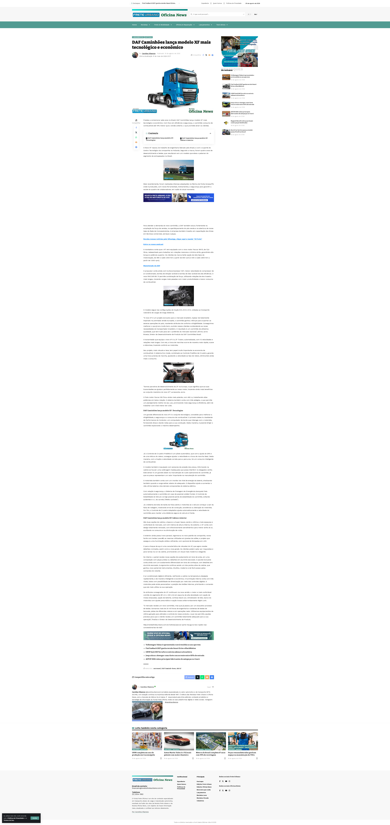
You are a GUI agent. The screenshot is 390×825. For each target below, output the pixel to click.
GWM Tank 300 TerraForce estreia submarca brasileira (169, 652)
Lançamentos (138, 37)
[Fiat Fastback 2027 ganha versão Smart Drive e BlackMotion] (226, 86)
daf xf (179, 668)
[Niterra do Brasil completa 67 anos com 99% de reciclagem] (211, 741)
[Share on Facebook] (203, 55)
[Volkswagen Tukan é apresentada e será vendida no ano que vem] (226, 77)
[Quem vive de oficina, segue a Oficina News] (178, 635)
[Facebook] (220, 781)
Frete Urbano (238, 747)
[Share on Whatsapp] (136, 137)
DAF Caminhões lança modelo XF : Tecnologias (160, 139)
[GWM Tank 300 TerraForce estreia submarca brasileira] (226, 95)
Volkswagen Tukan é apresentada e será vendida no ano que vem (173, 645)
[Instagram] (229, 781)
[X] (223, 781)
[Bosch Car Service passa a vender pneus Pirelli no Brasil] (226, 132)
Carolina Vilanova (148, 53)
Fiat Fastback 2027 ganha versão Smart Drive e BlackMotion (171, 648)
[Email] (209, 55)
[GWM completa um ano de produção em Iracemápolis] (147, 741)
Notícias (148, 37)
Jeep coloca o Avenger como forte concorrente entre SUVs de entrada (159, 3)
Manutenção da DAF (151, 266)
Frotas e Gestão (250, 747)
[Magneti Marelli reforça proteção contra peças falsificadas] (226, 123)
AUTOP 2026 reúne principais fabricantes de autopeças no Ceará (173, 659)
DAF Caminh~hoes (169, 668)
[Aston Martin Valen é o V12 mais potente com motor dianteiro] (179, 741)
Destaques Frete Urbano (245, 745)
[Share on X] (206, 55)
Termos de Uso (9, 820)
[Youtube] (226, 781)
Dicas (230, 747)
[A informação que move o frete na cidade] (178, 198)
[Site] (213, 687)
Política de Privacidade (16, 818)
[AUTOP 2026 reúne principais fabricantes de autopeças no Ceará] (226, 114)
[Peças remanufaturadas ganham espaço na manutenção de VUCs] (243, 741)
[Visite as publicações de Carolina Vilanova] (134, 687)
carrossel (157, 668)
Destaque (136, 749)
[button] (35, 818)
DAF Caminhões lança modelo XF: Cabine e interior (194, 139)
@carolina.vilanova (171, 702)
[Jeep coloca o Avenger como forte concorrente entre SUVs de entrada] (226, 104)
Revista (238, 749)
